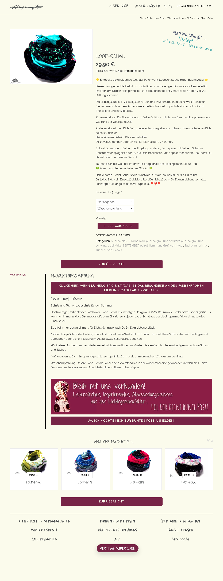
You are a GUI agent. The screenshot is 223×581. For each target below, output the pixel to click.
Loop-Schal (33, 482)
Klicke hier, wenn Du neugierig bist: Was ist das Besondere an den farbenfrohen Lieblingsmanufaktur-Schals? (131, 288)
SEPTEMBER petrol (135, 245)
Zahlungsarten (44, 539)
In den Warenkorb (118, 226)
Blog (168, 6)
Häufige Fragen (180, 530)
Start (142, 18)
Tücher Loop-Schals (156, 18)
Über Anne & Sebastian (180, 521)
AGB (117, 539)
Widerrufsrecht (44, 530)
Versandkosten (133, 70)
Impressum (180, 539)
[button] (197, 5)
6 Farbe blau (194, 18)
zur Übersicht (111, 264)
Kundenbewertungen (117, 521)
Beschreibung (18, 275)
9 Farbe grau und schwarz (163, 241)
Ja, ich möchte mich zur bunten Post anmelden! (131, 420)
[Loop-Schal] (34, 461)
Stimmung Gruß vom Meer (166, 245)
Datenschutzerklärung (117, 530)
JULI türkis (114, 245)
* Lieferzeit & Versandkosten (44, 521)
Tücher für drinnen (177, 18)
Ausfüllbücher (147, 6)
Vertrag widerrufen (117, 548)
